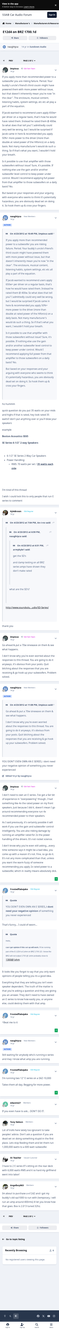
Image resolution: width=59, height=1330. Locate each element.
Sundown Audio (38, 46)
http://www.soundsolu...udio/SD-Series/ (27, 607)
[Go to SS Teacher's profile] (5, 1159)
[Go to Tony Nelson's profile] (5, 1123)
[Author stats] (55, 70)
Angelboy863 (17, 1185)
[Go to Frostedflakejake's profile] (5, 890)
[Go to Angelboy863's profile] (5, 1186)
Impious (14, 68)
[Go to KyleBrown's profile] (5, 512)
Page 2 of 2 (28, 61)
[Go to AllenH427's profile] (5, 1104)
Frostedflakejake (19, 889)
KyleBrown (15, 511)
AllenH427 (15, 1103)
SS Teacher (15, 1157)
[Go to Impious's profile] (5, 70)
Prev (11, 61)
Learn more (6, 5)
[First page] (4, 60)
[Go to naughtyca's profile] (4, 46)
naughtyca (13, 46)
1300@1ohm (13, 959)
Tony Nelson (16, 1122)
